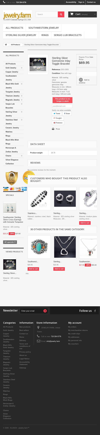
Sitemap (22, 368)
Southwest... (33, 261)
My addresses (73, 337)
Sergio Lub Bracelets (68, 35)
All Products (14, 27)
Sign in (81, 2)
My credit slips (74, 334)
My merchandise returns (78, 330)
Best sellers (24, 330)
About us (23, 355)
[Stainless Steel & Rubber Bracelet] (39, 198)
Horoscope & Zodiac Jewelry (12, 150)
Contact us (91, 2)
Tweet (57, 114)
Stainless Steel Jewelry (12, 122)
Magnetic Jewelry (13, 100)
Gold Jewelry (11, 68)
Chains (8, 156)
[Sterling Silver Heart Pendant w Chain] (65, 247)
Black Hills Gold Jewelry (12, 86)
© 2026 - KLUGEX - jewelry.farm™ (16, 428)
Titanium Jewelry (12, 96)
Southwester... (85, 261)
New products (24, 327)
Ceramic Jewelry (12, 128)
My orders (72, 327)
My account (75, 322)
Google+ (58, 118)
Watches (9, 132)
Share (67, 114)
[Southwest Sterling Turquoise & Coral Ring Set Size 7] (39, 247)
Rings (45, 35)
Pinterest (58, 123)
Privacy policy (25, 352)
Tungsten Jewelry (13, 92)
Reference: (56, 69)
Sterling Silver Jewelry (21, 35)
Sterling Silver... (9, 273)
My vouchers (73, 344)
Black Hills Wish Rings (12, 142)
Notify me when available (61, 110)
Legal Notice (24, 359)
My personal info (75, 340)
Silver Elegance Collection (12, 162)
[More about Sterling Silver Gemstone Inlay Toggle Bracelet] (9, 264)
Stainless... (32, 213)
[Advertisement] (50, 293)
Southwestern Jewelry (44, 27)
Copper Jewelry (12, 72)
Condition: (56, 73)
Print (58, 129)
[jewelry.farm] (17, 15)
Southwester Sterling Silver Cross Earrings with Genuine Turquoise (13, 219)
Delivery (22, 340)
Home (21, 337)
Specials (10, 195)
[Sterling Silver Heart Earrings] (65, 198)
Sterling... (57, 213)
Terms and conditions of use (24, 346)
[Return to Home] (5, 44)
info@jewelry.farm (53, 341)
